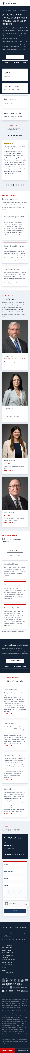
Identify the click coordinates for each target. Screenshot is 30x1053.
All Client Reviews (15, 135)
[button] (5, 185)
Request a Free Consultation (15, 62)
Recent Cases (15, 556)
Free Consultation (22, 1051)
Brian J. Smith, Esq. (7, 947)
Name (6, 864)
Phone (6, 878)
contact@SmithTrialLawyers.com (10, 965)
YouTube (4, 970)
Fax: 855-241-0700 (7, 962)
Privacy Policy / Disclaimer (9, 973)
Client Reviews (15, 550)
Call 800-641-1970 (15, 57)
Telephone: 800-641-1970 (8, 959)
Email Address (8, 871)
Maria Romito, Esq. (7, 950)
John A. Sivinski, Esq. (7, 955)
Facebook (4, 967)
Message (6, 885)
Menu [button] (25, 3)
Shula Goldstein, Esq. (7, 953)
